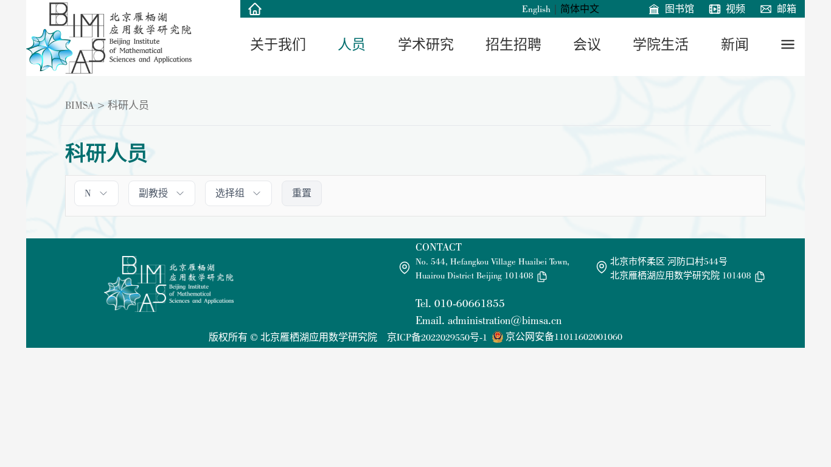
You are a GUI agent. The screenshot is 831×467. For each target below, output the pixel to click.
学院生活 (661, 44)
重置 (301, 193)
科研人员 (128, 105)
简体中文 (579, 9)
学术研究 (426, 44)
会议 (587, 44)
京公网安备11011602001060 (564, 336)
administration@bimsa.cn (505, 320)
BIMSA (79, 105)
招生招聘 (513, 44)
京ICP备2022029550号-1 (437, 337)
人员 (352, 44)
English (536, 9)
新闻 (735, 44)
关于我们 (278, 44)
